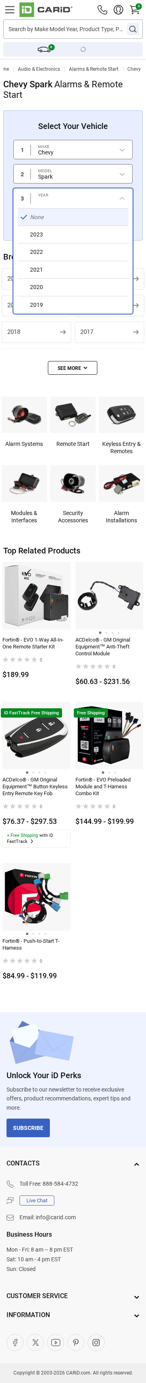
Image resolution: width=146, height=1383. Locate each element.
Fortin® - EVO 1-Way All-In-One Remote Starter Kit (33, 643)
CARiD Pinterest (75, 1342)
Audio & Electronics (39, 69)
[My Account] (118, 9)
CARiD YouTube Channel (55, 1342)
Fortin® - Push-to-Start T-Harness (31, 944)
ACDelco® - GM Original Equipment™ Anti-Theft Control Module (102, 647)
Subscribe (28, 1128)
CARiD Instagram (96, 1342)
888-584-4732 (60, 1183)
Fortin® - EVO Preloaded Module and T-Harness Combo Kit (103, 786)
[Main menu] (9, 9)
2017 (86, 332)
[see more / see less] (72, 368)
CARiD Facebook (15, 1342)
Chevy (134, 69)
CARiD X (35, 1342)
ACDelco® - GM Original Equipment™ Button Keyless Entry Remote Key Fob (35, 786)
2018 (13, 332)
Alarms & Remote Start (93, 69)
